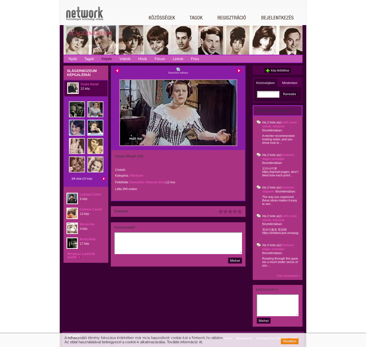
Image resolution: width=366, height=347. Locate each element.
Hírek (142, 59)
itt (200, 342)
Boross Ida (87, 224)
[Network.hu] (84, 16)
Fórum (160, 59)
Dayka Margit (90, 84)
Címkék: (120, 170)
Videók (125, 59)
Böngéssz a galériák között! (81, 255)
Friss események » (288, 275)
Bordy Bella (88, 239)
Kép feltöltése (280, 70)
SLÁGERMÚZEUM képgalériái (82, 73)
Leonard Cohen (90, 194)
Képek (107, 59)
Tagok (89, 59)
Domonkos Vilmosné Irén (147, 182)
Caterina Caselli (91, 209)
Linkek (178, 59)
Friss (195, 59)
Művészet (136, 175)
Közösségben (265, 83)
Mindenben (290, 83)
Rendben (289, 341)
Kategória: (122, 175)
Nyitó (72, 59)
